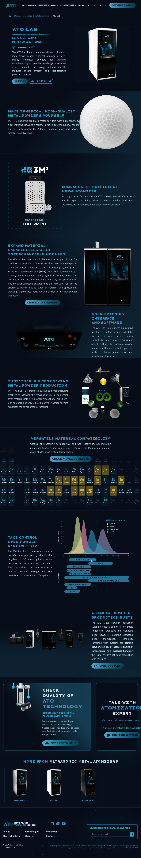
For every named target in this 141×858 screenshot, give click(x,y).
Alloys (6, 831)
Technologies (32, 831)
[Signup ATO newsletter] (132, 834)
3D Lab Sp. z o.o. (16, 844)
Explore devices (107, 665)
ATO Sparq (19, 800)
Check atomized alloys (70, 458)
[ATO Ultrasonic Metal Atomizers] (11, 5)
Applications (67, 5)
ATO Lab (53, 800)
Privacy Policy (11, 847)
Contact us (19, 81)
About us (30, 836)
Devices (42, 5)
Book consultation (124, 735)
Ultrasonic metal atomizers (83, 761)
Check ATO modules (42, 302)
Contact (50, 836)
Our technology (11, 836)
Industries (51, 831)
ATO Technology (62, 704)
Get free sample (122, 5)
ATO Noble (87, 800)
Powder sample (43, 81)
